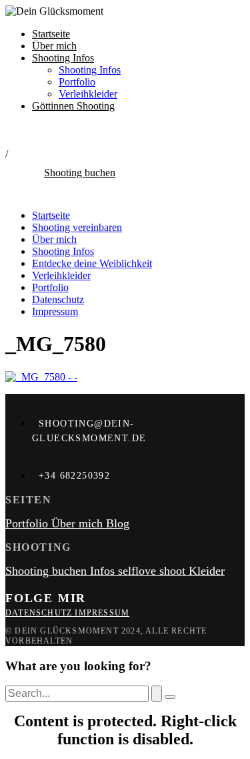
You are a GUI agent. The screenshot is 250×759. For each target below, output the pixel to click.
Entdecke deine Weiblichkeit (92, 263)
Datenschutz (58, 299)
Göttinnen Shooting (73, 105)
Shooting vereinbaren (77, 227)
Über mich (54, 45)
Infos (104, 570)
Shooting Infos (63, 57)
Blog (117, 523)
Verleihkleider (88, 93)
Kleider (207, 570)
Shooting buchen (47, 570)
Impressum (55, 311)
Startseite (51, 33)
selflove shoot (153, 570)
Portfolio (77, 81)
